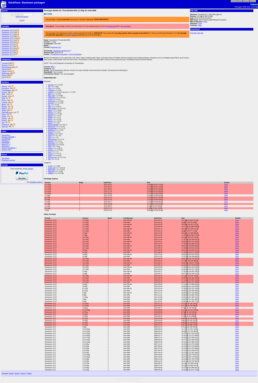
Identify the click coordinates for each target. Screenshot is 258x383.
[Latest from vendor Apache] (12, 86)
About (29, 373)
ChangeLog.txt (111, 26)
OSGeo (4, 118)
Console (5, 63)
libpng (50, 116)
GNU (3, 94)
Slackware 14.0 (7, 36)
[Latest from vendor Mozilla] (12, 106)
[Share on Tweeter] (253, 5)
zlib (49, 159)
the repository (126, 26)
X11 (3, 77)
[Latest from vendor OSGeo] (12, 118)
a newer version (71, 35)
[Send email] (257, 5)
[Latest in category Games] (10, 69)
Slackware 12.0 (7, 48)
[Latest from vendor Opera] (10, 114)
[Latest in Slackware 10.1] (16, 54)
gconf (50, 166)
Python (4, 75)
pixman (50, 150)
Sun (3, 122)
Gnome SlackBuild (8, 148)
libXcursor (51, 126)
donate (30, 169)
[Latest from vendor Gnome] (12, 92)
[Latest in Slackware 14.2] (18, 32)
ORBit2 (50, 173)
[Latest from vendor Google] (13, 96)
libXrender (51, 145)
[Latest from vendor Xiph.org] (13, 126)
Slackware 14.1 (7, 34)
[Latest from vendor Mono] (11, 104)
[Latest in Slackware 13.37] (19, 38)
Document (5, 88)
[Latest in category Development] (16, 67)
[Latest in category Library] (13, 71)
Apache (4, 86)
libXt (49, 146)
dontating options (36, 182)
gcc (49, 105)
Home (11, 373)
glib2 (49, 106)
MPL (52, 67)
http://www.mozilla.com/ (61, 51)
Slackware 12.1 (7, 46)
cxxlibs (50, 92)
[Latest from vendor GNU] (11, 94)
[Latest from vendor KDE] (9, 98)
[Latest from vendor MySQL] (12, 108)
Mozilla (4, 106)
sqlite (50, 155)
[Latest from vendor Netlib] (11, 110)
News (17, 373)
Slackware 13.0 (7, 42)
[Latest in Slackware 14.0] (18, 36)
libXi (49, 137)
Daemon (5, 65)
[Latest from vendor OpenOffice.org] (18, 112)
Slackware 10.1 (7, 54)
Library (4, 71)
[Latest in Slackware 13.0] (18, 42)
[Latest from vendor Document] (14, 88)
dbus (49, 94)
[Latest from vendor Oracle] (11, 116)
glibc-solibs (52, 108)
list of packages (75, 54)
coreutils (51, 90)
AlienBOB (5, 142)
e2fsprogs (51, 97)
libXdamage (52, 128)
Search (23, 373)
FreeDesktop (6, 90)
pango (50, 148)
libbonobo (51, 170)
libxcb (50, 123)
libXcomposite (53, 125)
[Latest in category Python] (11, 75)
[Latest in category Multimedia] (14, 73)
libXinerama (52, 139)
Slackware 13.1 (7, 40)
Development (6, 67)
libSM (50, 117)
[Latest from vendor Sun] (9, 122)
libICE (50, 112)
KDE (3, 98)
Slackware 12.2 (7, 44)
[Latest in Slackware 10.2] (17, 52)
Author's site (6, 150)
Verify (205, 22)
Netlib (4, 110)
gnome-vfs (51, 168)
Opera (4, 114)
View (200, 23)
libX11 (50, 119)
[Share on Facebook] (251, 5)
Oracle (4, 116)
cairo (49, 88)
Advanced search (22, 17)
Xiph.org (5, 126)
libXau (50, 121)
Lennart (4, 102)
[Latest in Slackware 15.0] (18, 30)
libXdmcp (51, 130)
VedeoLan (5, 124)
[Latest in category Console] (13, 63)
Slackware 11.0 (7, 50)
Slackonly (5, 146)
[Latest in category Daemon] (13, 65)
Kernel (4, 100)
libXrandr (51, 143)
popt (49, 152)
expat (50, 99)
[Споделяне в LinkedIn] (255, 5)
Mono (4, 104)
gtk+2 (50, 110)
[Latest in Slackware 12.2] (17, 44)
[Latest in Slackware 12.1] (17, 46)
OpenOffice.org (7, 112)
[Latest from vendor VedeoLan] (14, 124)
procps (50, 154)
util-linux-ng (52, 157)
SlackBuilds (6, 139)
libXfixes (51, 134)
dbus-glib (51, 96)
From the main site (196, 33)
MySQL (4, 108)
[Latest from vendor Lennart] (12, 102)
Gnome (4, 92)
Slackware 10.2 (7, 52)
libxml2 (50, 141)
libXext (50, 132)
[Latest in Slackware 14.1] (18, 34)
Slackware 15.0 (7, 30)
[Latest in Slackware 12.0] (18, 48)
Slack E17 (5, 144)
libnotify (51, 114)
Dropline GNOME (8, 137)
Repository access (8, 160)
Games (4, 69)
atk (49, 86)
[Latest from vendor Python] (12, 120)
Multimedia (6, 73)
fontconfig (51, 101)
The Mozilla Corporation (59, 54)
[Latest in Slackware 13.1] (18, 40)
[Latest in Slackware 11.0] (17, 50)
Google (4, 96)
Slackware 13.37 (8, 38)
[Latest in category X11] (10, 77)
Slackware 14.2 (7, 32)
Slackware (5, 135)
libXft (50, 135)
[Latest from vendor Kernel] (11, 100)
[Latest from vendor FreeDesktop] (16, 90)
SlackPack (5, 158)
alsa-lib (50, 85)
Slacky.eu (5, 141)
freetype (51, 103)
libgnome (51, 171)
